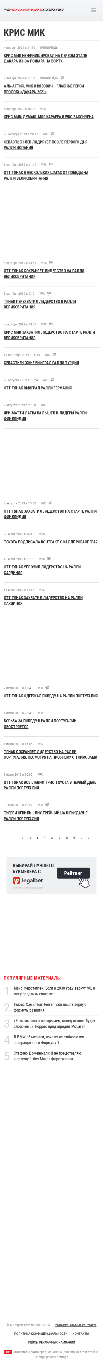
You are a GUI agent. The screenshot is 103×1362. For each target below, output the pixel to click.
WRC (43, 109)
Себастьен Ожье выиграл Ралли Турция (41, 362)
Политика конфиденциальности (41, 1334)
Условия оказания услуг (75, 1325)
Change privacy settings (51, 1357)
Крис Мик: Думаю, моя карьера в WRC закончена (49, 116)
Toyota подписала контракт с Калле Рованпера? (51, 542)
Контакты (80, 1334)
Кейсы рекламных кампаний (51, 1342)
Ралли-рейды (49, 47)
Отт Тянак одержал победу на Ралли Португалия (51, 696)
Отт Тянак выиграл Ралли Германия (38, 388)
